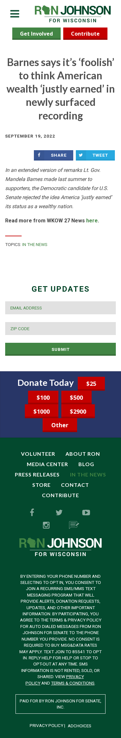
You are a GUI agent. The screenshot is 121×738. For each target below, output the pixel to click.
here (92, 221)
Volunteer (38, 454)
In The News (34, 244)
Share (59, 155)
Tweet (100, 155)
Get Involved (36, 33)
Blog (86, 464)
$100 (43, 397)
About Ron (83, 454)
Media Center (47, 464)
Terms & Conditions (73, 683)
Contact (75, 485)
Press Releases (37, 474)
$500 (76, 397)
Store (41, 485)
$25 (91, 383)
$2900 (78, 411)
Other (59, 425)
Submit (61, 349)
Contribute (85, 33)
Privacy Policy (46, 725)
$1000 (42, 411)
